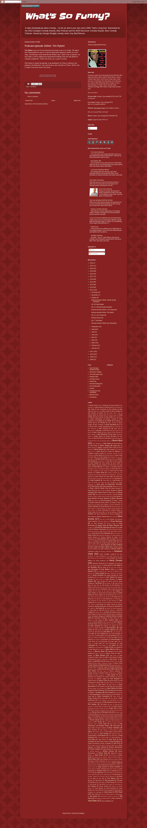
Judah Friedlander (117, 608)
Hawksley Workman (98, 563)
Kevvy (120, 624)
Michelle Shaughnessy (116, 667)
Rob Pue (105, 716)
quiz (111, 704)
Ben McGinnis (92, 428)
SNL (107, 755)
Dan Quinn (95, 486)
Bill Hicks (114, 428)
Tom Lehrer (109, 784)
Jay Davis (107, 583)
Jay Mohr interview (96, 235)
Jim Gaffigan (116, 591)
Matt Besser (113, 659)
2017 (91, 276)
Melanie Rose (104, 665)
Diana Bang (91, 516)
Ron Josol (114, 720)
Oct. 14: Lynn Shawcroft (98, 315)
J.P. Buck (99, 571)
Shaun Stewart (101, 747)
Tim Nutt (101, 778)
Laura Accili (91, 635)
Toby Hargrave (109, 780)
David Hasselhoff (115, 504)
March (94, 343)
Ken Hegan (98, 620)
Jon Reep (99, 608)
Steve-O (98, 763)
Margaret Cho (112, 651)
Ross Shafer (113, 723)
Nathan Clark (103, 680)
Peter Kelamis (107, 702)
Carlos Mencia (98, 455)
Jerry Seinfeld (102, 589)
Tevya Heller (109, 772)
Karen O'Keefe (102, 614)
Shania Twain (101, 745)
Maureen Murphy (107, 663)
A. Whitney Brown (93, 405)
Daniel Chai (104, 488)
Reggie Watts (113, 708)
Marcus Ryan (100, 651)
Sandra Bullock (92, 735)
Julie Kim (101, 610)
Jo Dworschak (110, 594)
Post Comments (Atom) (40, 104)
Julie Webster (110, 610)
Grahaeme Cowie (93, 551)
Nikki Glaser (102, 684)
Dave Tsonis (94, 500)
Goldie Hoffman (104, 548)
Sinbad (113, 753)
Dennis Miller (101, 512)
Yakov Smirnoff (116, 798)
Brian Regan (105, 445)
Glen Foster (94, 547)
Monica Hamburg (115, 671)
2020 (91, 268)
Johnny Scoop (99, 606)
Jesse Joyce (111, 589)
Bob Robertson (102, 434)
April (93, 340)
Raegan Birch (107, 706)
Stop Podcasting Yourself (105, 765)
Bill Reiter (107, 430)
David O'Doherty (116, 506)
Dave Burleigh (118, 494)
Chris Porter (113, 465)
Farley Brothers (116, 535)
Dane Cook (93, 488)
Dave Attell (98, 494)
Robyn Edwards (99, 718)
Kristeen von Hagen (109, 626)
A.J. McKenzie (104, 405)
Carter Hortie (118, 455)
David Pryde (91, 508)
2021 (91, 266)
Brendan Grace (106, 440)
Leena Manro (104, 639)
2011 (91, 351)
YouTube (92, 800)
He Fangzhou (110, 563)
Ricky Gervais (114, 714)
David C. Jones (117, 500)
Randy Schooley (94, 708)
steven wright (116, 763)
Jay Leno (115, 583)
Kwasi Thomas (99, 628)
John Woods (100, 604)
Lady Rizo (97, 631)
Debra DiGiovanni (103, 510)
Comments (94, 253)
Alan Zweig (91, 409)
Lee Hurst (96, 639)
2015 (91, 282)
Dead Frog (93, 381)
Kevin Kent (103, 624)
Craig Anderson (118, 478)
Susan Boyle (91, 768)
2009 (91, 357)
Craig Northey (116, 480)
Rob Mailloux (96, 716)
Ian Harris (103, 567)
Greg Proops (113, 556)
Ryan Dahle (91, 727)
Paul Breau (119, 690)
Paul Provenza (106, 694)
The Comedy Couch (99, 108)
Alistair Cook (96, 411)
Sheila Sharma (107, 749)
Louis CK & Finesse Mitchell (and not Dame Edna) (105, 218)
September (95, 326)
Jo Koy (118, 594)
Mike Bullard (93, 669)
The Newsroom (118, 772)
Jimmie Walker (92, 593)
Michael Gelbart (92, 667)
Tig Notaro (119, 776)
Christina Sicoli (116, 466)
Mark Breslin (100, 655)
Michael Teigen (103, 667)
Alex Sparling (113, 409)
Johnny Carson (110, 604)
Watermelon (119, 794)
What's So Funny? (67, 16)
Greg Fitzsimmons (101, 556)
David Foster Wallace (102, 504)
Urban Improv (108, 792)
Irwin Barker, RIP (96, 161)
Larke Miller (106, 632)
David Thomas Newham (114, 508)
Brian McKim (94, 445)
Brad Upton (108, 438)
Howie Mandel (108, 565)
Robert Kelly (113, 716)
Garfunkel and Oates (99, 541)
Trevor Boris (98, 790)
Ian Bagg (117, 565)
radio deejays (98, 706)
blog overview (107, 432)
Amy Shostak (92, 413)
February (95, 345)
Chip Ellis (109, 461)
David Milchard (105, 506)
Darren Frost (102, 492)
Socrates (113, 755)
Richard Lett (106, 712)
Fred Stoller (112, 539)
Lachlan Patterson (110, 630)
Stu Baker (117, 765)
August (94, 329)
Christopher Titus (92, 468)
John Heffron (97, 602)
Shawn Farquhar (95, 749)
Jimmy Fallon (112, 593)
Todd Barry (93, 782)
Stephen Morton (107, 757)
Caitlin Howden (110, 449)
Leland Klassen (115, 639)
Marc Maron (110, 649)
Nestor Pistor (109, 682)
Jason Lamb (112, 581)
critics (89, 482)
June (93, 334)
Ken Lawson (109, 620)
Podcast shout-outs (97, 318)
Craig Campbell (95, 480)
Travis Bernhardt (111, 788)
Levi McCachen (102, 641)
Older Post (77, 100)
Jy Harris (106, 612)
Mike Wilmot (92, 671)
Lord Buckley (102, 645)
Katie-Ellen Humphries (101, 618)
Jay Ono (96, 585)
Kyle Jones (98, 629)
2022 (91, 263)
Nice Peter (118, 682)
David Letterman (93, 506)
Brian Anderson (118, 443)
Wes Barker (93, 796)
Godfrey (95, 548)
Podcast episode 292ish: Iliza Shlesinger (104, 323)
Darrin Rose (111, 492)
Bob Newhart (116, 432)
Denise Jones (92, 512)
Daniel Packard (115, 488)
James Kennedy (111, 575)
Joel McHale (97, 598)
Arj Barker (117, 421)
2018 (91, 274)
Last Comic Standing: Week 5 (100, 170)
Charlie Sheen (112, 459)
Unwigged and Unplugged (95, 792)
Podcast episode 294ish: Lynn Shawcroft (104, 310)
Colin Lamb (113, 470)
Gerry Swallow (105, 545)
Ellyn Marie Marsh (112, 531)
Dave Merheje (92, 498)
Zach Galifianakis (106, 801)
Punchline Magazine (96, 383)
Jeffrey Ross (99, 587)
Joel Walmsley (116, 598)
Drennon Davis (111, 523)
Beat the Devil (94, 395)
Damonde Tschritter (115, 484)
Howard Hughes (97, 565)
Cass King (93, 457)
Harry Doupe (115, 560)
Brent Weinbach (97, 443)
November (95, 295)
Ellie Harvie (103, 531)
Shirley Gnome (108, 751)
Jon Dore (117, 606)
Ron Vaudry (98, 722)
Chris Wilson (106, 466)
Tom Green (93, 784)
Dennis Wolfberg (111, 512)
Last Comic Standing (114, 633)
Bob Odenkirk (91, 434)
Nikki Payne (112, 684)
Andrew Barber (92, 415)
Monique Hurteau (93, 673)
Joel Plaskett (106, 598)
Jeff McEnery (116, 585)
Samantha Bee (116, 733)
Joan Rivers (91, 596)
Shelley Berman (118, 749)
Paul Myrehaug (95, 694)
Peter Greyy (97, 702)
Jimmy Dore (102, 593)
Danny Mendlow (111, 490)
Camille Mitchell (100, 451)
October (94, 297)
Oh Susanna (101, 686)
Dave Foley (102, 496)
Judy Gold (93, 610)
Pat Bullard (102, 688)
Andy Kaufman (99, 417)
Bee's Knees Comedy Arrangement (100, 426)
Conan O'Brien (99, 476)
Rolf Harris (119, 718)
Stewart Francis (92, 765)
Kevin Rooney (112, 624)
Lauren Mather (100, 635)
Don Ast (102, 519)
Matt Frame (115, 661)
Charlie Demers (101, 459)
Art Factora (101, 422)
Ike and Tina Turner (114, 567)
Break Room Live (94, 440)
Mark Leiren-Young (110, 657)
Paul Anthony (99, 690)
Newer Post (29, 100)
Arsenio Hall (91, 422)
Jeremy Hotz (91, 589)
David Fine (91, 504)
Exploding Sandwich (104, 535)
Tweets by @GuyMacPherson (97, 45)
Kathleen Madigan (99, 616)
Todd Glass (101, 782)
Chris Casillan (118, 461)
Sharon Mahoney (112, 745)
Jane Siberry (100, 577)
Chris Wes (96, 467)
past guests (93, 688)
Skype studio (99, 755)
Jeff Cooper (105, 585)
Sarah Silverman (112, 735)
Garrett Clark (112, 541)
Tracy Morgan (99, 788)
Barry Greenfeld (111, 424)
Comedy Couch (94, 379)
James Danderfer (98, 575)
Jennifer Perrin (116, 587)
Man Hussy (101, 649)
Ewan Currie (92, 535)
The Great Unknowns (97, 152)
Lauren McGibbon (112, 635)
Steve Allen (117, 757)
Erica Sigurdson (105, 533)
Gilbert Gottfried (117, 545)
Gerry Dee (96, 545)
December (95, 292)
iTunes (117, 108)
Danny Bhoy (91, 490)
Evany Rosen (116, 533)
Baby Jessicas (112, 422)
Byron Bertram (99, 449)
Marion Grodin (110, 653)
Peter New (117, 702)
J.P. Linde (107, 571)
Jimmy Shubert (98, 594)
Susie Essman (113, 768)
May (93, 337)
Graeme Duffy (115, 549)
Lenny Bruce (91, 641)
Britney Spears (92, 447)
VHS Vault (118, 792)
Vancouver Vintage (95, 372)
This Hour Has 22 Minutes (107, 776)
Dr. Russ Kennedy (97, 523)
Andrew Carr (102, 415)
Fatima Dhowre (92, 537)
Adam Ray (109, 407)
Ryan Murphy (103, 729)
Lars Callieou (101, 633)
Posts (92, 250)
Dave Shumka (117, 498)
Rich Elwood (114, 710)
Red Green (104, 708)
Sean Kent (112, 739)
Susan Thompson (102, 768)
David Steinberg (101, 508)
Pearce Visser (92, 698)
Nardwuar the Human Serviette (106, 676)
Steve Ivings (113, 759)
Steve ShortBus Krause (114, 761)
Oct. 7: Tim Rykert (96, 320)
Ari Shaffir (108, 421)
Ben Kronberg (116, 426)
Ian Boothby (92, 567)
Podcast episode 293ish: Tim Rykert (102, 312)
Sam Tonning (104, 733)
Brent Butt (117, 440)
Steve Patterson (100, 761)
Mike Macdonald (103, 669)
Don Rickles (110, 519)
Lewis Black (113, 641)
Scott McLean (116, 737)
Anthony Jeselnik (111, 419)
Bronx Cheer (112, 447)
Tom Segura (92, 786)
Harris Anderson (101, 560)
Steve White (91, 763)
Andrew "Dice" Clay (114, 413)
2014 (91, 284)
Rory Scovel (117, 722)
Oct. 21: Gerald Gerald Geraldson (101, 307)
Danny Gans (101, 490)
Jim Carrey (107, 591)
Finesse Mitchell (106, 537)
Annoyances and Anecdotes (95, 391)
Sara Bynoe (102, 735)
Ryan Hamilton (114, 728)
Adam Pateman (99, 407)
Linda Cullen (98, 643)
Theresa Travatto (92, 776)
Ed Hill (97, 527)
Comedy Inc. (113, 474)
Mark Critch (113, 655)
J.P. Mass (115, 571)
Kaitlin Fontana (116, 612)
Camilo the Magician (114, 451)
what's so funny (112, 796)
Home (53, 100)
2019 (91, 271)
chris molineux (103, 465)
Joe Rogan (115, 596)
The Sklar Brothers (94, 774)
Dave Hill (109, 496)
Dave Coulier (93, 496)
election (96, 531)
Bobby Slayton (98, 436)
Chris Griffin (116, 463)
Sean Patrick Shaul (102, 741)
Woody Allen (106, 798)
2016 (91, 279)
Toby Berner (98, 780)
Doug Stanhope (116, 521)
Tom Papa (117, 784)
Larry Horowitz (116, 631)
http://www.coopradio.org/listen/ (96, 104)
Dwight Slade (102, 525)
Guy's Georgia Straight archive (94, 368)
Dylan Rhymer (114, 525)
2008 (91, 359)
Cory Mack (93, 478)
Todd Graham (110, 782)
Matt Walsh (98, 663)
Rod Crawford (110, 718)
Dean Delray (91, 510)
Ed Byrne (90, 527)
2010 (91, 354)
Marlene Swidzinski (102, 659)
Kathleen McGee (111, 616)
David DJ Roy (116, 502)
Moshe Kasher (104, 673)
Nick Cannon (91, 684)
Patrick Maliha (111, 688)
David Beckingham (105, 500)
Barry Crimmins (99, 424)
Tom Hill (101, 784)
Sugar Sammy (102, 767)
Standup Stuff (94, 376)
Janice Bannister (110, 579)
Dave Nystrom (104, 498)
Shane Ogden (92, 745)
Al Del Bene (117, 407)
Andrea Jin (102, 413)
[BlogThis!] (34, 84)
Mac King (92, 649)
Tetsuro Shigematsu (97, 772)
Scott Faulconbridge (103, 737)
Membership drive (116, 665)
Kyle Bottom (111, 628)
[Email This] (32, 84)
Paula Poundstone (103, 696)
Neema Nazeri (114, 680)
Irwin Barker (105, 569)
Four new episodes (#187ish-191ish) (101, 200)
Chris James (92, 465)
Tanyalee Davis (102, 771)
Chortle (92, 388)
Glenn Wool (104, 547)
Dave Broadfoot (108, 494)
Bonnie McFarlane (111, 436)
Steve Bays (92, 759)
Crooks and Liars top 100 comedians (105, 482)
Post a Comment (33, 96)
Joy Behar (107, 608)
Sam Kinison (118, 731)
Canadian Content (112, 453)
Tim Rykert (33, 86)
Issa (115, 569)
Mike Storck (115, 669)
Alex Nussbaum (101, 409)
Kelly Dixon (113, 618)
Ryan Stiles (113, 729)
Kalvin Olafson (92, 614)
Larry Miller (91, 633)
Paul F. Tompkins (96, 692)
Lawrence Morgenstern (99, 637)
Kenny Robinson (98, 622)
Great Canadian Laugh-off (108, 554)
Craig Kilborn (106, 480)
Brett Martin (107, 443)
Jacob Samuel (99, 573)
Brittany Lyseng (102, 447)
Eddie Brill (106, 527)
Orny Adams (118, 686)
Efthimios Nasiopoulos (100, 529)
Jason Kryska (101, 581)
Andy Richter (118, 417)
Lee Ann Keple (113, 637)
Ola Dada (110, 686)
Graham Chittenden (106, 551)
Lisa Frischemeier (111, 643)
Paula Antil (91, 696)
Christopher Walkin (104, 468)
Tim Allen (93, 778)
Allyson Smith (105, 411)
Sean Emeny (102, 739)
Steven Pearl (106, 763)
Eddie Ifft (114, 527)
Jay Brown (98, 583)
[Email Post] (28, 84)
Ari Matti (99, 421)
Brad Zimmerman (117, 438)
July (93, 332)
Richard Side (93, 714)
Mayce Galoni (118, 663)
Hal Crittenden (101, 558)
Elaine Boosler (112, 529)
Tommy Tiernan (103, 786)
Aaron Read (114, 405)
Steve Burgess (104, 759)
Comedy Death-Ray (101, 474)
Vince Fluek (94, 794)
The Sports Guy (106, 774)
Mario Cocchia (99, 653)
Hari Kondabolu (111, 558)
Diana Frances (102, 516)
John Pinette (117, 602)
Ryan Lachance (92, 729)
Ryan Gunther (102, 727)
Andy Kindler (109, 417)
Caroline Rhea (109, 455)
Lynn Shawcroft (118, 647)
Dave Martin (117, 496)
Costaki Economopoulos (104, 478)
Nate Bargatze (115, 678)
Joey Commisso (92, 600)
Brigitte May (116, 445)
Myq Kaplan (111, 675)
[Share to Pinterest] (41, 84)
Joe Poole (106, 596)
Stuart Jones (91, 766)
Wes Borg (103, 796)
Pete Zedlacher (102, 700)
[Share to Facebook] (39, 84)
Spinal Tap (97, 757)
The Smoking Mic (95, 386)
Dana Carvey (118, 486)
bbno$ (120, 424)
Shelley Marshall (94, 751)
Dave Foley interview (105, 189)
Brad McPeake (98, 438)
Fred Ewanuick (101, 539)
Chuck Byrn (115, 468)
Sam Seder (93, 733)
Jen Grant (107, 587)
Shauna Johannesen (115, 747)
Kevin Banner (118, 622)
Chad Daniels (103, 457)
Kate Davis (112, 614)
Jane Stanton (110, 577)
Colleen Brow (99, 472)
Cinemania (93, 397)
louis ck (108, 647)
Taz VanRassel (113, 770)
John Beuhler (102, 600)
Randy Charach (117, 706)
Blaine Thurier (97, 432)
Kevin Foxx (93, 624)
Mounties (113, 673)
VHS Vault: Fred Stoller (97, 180)
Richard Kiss (96, 712)
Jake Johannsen (111, 573)
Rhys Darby (96, 710)
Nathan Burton (92, 680)
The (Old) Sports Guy (96, 374)
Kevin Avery (109, 622)
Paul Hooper (109, 692)
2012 (91, 290)
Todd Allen (119, 780)
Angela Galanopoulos (96, 419)
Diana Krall (112, 516)
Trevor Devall (108, 790)
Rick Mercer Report (104, 714)
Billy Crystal (115, 430)
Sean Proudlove (115, 741)
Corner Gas (119, 476)
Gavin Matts (95, 543)
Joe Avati (98, 596)
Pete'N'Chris (113, 700)
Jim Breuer (98, 591)
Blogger (81, 813)
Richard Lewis (118, 712)
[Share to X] (36, 84)
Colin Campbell (94, 470)
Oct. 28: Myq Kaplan (97, 304)
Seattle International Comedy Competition (99, 743)
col (121, 468)
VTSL (102, 794)
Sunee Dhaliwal (115, 767)
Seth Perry (116, 743)
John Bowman (113, 600)
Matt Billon (97, 661)
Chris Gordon (106, 463)
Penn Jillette (114, 698)
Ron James (105, 720)
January (94, 348)
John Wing (91, 604)
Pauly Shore (116, 696)
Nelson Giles (100, 682)
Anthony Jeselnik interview (99, 209)
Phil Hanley (92, 704)
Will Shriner (98, 798)
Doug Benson (104, 521)
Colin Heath (104, 470)
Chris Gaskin (94, 463)
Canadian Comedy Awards (96, 453)
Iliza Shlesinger (93, 569)
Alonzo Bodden (116, 411)
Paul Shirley (116, 694)
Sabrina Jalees (99, 731)
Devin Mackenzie (102, 514)
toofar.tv (114, 786)
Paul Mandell (118, 692)
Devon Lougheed (115, 514)
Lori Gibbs (112, 645)
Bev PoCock (103, 428)
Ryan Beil (116, 726)
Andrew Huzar (113, 415)
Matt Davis (106, 661)
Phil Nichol (103, 704)
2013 (91, 287)
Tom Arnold (119, 782)
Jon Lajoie (90, 608)
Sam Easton (109, 731)
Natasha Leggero (102, 678)
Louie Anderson (99, 647)
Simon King (102, 753)
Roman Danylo (94, 720)
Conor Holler (109, 476)
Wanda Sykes (110, 794)
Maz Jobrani (94, 665)
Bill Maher (99, 430)
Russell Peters (104, 726)
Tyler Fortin (117, 790)
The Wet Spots (116, 774)
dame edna (100, 484)
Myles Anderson (99, 675)
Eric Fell (95, 533)
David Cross (94, 227)
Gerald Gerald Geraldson (109, 543)
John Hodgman (107, 602)
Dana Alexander (108, 486)
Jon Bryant (109, 606)
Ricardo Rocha (105, 710)
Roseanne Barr (92, 723)
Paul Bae (111, 690)
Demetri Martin (115, 510)
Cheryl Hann (101, 461)
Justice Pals (98, 612)
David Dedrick (105, 502)
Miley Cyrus (103, 671)
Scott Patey (91, 739)
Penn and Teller (103, 698)
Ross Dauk (103, 724)
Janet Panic (99, 579)
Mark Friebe (98, 657)
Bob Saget (113, 434)
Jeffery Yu (91, 587)
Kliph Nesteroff (95, 626)
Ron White (108, 722)
